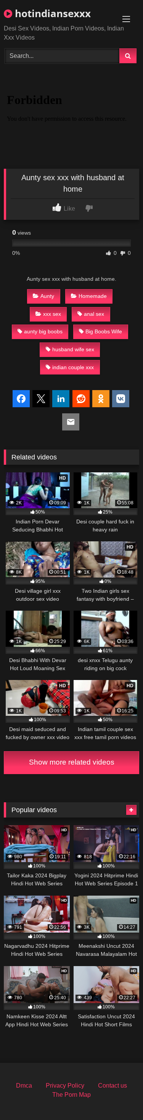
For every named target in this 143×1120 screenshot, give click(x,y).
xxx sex (52, 314)
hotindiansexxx (51, 13)
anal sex (94, 314)
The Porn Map (71, 1094)
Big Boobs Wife (103, 331)
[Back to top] (119, 1097)
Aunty (47, 296)
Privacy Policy (65, 1085)
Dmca (24, 1085)
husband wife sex (73, 349)
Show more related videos (71, 762)
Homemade (93, 296)
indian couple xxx (73, 367)
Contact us (112, 1085)
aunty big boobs (43, 331)
